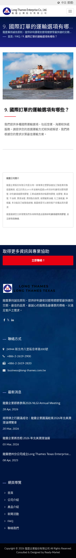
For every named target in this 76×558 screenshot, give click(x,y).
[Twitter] (8, 320)
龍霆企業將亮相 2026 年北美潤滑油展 (26, 438)
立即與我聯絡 (12, 219)
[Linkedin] (12, 320)
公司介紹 (13, 500)
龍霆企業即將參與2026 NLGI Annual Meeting (31, 403)
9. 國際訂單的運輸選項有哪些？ (39, 36)
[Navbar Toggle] (70, 11)
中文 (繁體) (67, 2)
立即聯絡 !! (38, 260)
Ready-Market (52, 552)
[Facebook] (4, 320)
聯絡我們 (13, 528)
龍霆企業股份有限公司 (37, 548)
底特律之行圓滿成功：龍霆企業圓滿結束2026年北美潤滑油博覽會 (37, 420)
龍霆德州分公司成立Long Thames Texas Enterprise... (37, 454)
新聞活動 (13, 514)
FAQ (17, 36)
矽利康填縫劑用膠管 (56, 214)
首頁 (10, 36)
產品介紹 (13, 507)
